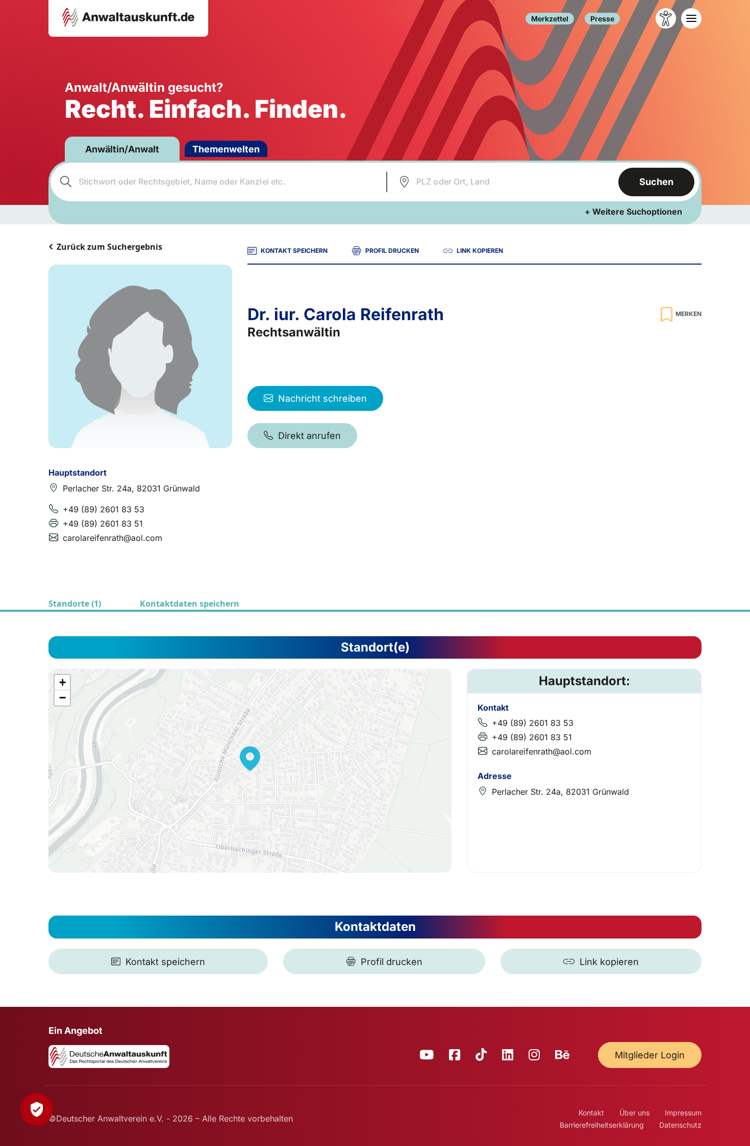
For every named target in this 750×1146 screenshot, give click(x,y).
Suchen (656, 181)
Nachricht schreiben (322, 398)
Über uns (634, 1112)
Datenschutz (680, 1125)
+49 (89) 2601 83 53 (103, 509)
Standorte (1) (74, 603)
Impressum (683, 1112)
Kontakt (591, 1112)
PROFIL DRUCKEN (392, 250)
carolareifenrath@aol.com (112, 538)
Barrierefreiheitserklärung (602, 1125)
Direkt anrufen (309, 435)
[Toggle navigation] (691, 18)
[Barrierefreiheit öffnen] (666, 18)
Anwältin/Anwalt (122, 149)
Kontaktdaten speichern (189, 603)
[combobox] (217, 182)
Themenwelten (226, 149)
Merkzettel (549, 18)
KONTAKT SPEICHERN (294, 250)
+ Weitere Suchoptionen (633, 211)
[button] (250, 758)
